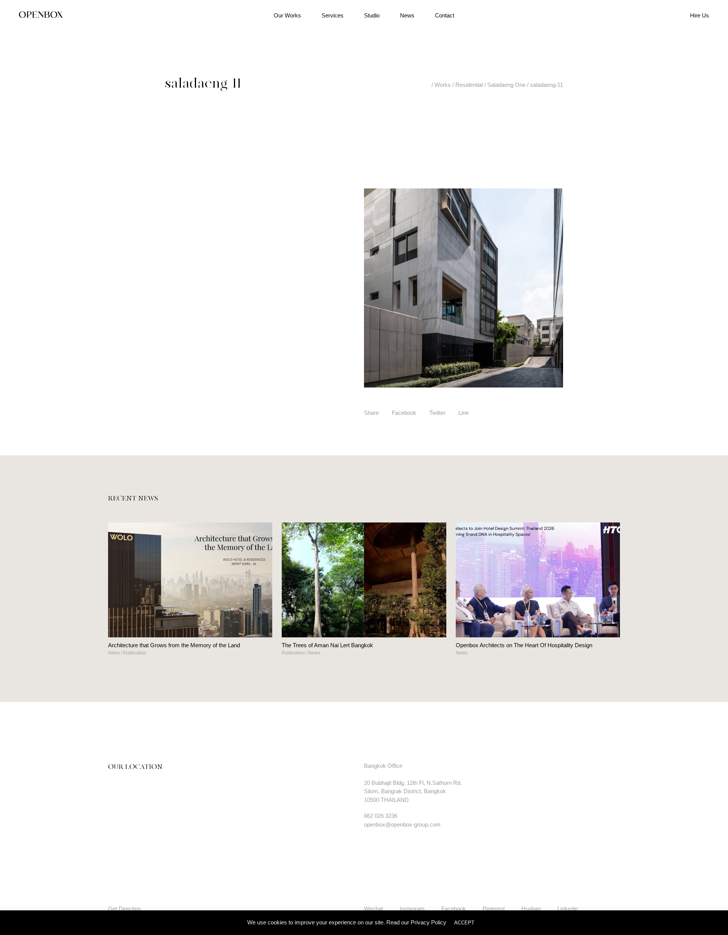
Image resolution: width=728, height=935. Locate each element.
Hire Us (699, 15)
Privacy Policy (428, 922)
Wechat (373, 908)
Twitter (437, 412)
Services (333, 15)
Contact (444, 15)
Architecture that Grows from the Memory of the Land (174, 645)
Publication (134, 653)
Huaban (531, 908)
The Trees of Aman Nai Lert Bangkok (327, 645)
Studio (372, 15)
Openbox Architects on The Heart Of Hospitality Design (524, 645)
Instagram (412, 908)
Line (463, 412)
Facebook (404, 412)
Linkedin (567, 908)
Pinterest (494, 908)
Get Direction (124, 908)
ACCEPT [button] (464, 923)
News (407, 15)
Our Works (287, 15)
